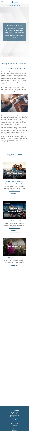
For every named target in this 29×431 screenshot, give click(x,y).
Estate (14, 428)
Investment (14, 427)
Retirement (14, 425)
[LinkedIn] (16, 419)
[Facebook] (13, 419)
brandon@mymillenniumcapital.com (14, 416)
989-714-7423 (16, 410)
